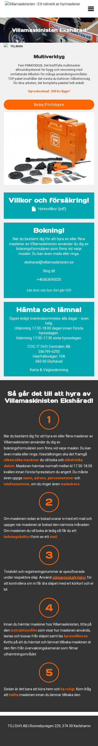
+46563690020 (49, 279)
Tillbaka (16, 46)
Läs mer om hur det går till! (49, 290)
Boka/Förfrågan (49, 104)
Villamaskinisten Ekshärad (49, 30)
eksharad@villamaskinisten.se (49, 262)
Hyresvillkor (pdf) (52, 209)
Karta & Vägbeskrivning (49, 370)
